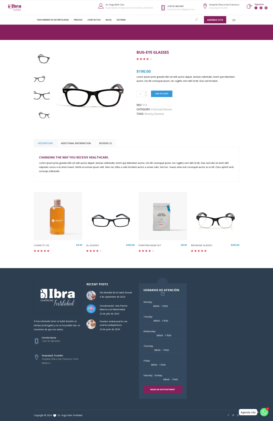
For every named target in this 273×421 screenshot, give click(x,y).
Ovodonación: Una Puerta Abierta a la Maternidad (113, 307)
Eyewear (159, 114)
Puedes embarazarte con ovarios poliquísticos (113, 323)
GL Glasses (92, 245)
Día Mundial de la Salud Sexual (116, 292)
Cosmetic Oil (41, 245)
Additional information (76, 143)
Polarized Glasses (161, 109)
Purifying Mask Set (150, 245)
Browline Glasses (201, 245)
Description (45, 143)
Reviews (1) (105, 143)
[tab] (45, 143)
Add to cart (161, 94)
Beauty (149, 114)
